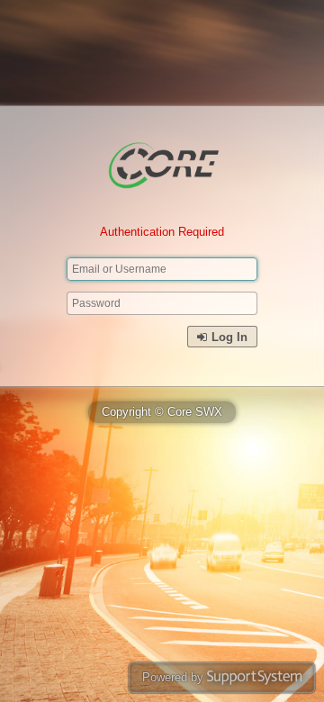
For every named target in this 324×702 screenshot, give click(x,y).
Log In (228, 337)
